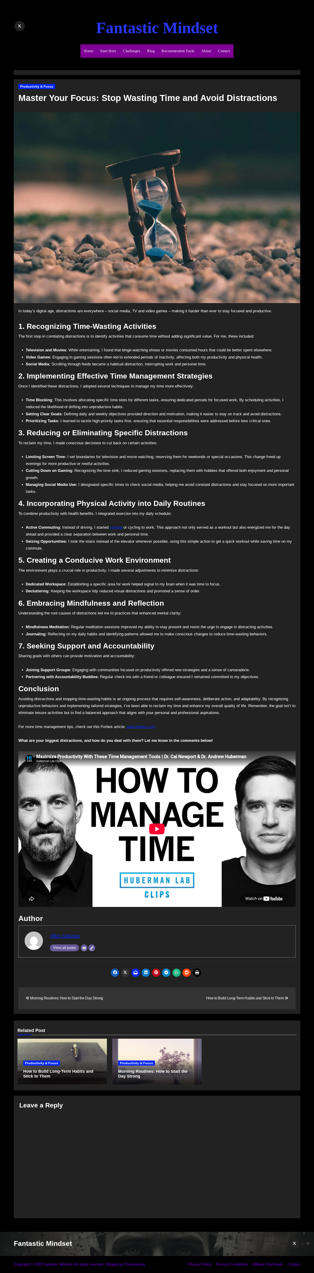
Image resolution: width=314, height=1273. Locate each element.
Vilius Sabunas (65, 935)
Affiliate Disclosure (267, 1264)
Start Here (108, 51)
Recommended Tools (178, 51)
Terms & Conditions (232, 1264)
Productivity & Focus (36, 86)
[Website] (91, 947)
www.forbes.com (141, 727)
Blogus (112, 1264)
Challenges (131, 51)
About (206, 51)
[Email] (84, 947)
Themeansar (134, 1264)
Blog (151, 51)
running (116, 527)
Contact (224, 51)
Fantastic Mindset (157, 28)
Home (88, 51)
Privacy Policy (199, 1264)
